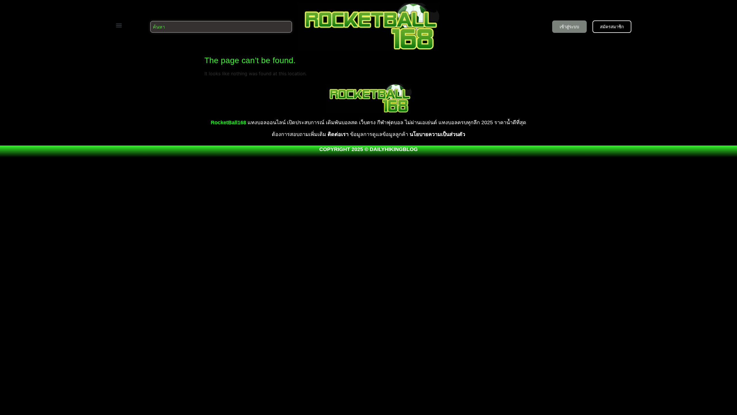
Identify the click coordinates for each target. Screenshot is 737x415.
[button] (119, 25)
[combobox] (221, 27)
